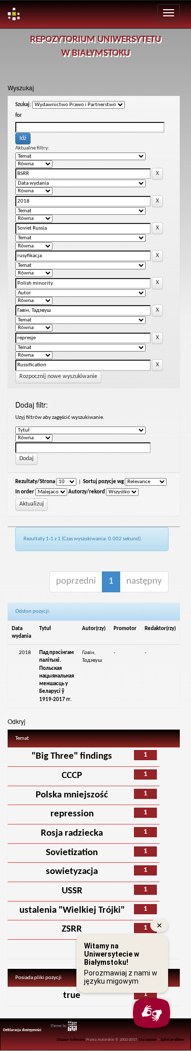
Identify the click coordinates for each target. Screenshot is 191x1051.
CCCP (72, 776)
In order (24, 492)
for (18, 115)
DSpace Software (71, 1040)
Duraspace (147, 1040)
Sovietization (72, 853)
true (71, 995)
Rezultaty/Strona (35, 482)
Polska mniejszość (72, 795)
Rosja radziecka (72, 833)
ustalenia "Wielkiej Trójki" (72, 910)
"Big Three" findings (72, 756)
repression (72, 814)
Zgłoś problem (172, 1040)
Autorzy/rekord (86, 492)
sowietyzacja (72, 872)
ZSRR (72, 929)
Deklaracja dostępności (22, 1030)
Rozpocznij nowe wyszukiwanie (58, 376)
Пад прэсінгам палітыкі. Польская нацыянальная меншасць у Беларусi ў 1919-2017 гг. (56, 676)
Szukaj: (23, 105)
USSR (72, 891)
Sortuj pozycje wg (103, 482)
